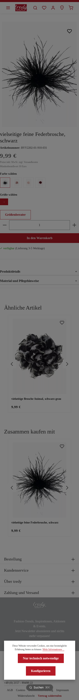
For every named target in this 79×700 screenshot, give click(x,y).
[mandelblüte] (28, 183)
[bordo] (40, 183)
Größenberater (15, 214)
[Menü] (8, 8)
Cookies (20, 690)
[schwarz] (5, 183)
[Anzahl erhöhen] (74, 225)
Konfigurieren (40, 671)
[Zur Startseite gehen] (21, 7)
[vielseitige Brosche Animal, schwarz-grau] (39, 356)
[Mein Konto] (53, 8)
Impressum (62, 690)
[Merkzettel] (44, 8)
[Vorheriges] (12, 364)
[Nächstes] (67, 364)
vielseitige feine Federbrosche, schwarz (34, 522)
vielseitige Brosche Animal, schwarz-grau (36, 398)
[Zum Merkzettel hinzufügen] (69, 31)
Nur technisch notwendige (41, 658)
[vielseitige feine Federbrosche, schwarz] (39, 74)
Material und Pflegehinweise (38, 281)
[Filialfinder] (62, 8)
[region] (39, 364)
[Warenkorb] (71, 8)
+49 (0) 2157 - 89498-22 (18, 682)
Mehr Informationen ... (53, 649)
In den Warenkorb (39, 238)
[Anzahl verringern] (4, 225)
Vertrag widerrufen (50, 695)
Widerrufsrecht (26, 695)
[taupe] (17, 183)
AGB (10, 690)
